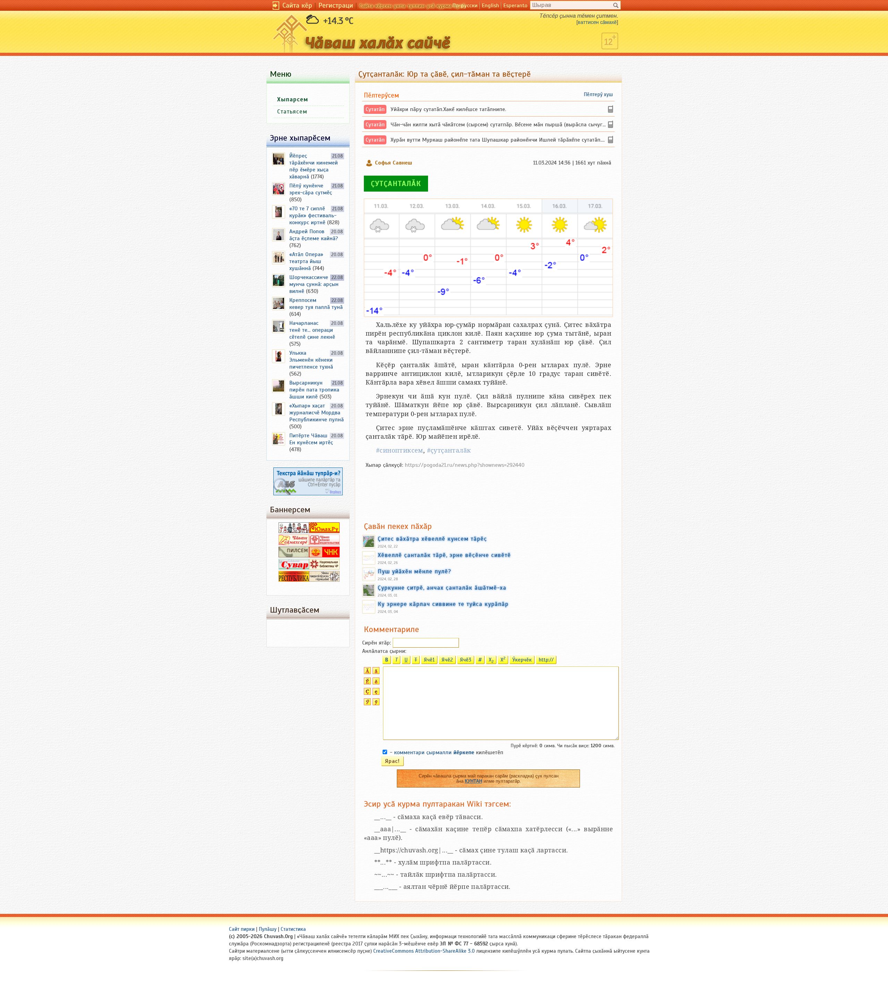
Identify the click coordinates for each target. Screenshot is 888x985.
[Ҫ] (366, 693)
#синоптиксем (399, 450)
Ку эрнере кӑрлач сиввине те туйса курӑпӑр (443, 604)
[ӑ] (375, 672)
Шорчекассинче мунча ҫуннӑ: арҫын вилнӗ (314, 284)
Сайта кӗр (297, 5)
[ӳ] (375, 703)
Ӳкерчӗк (522, 660)
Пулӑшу (267, 929)
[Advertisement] (488, 491)
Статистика (293, 929)
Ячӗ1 (429, 660)
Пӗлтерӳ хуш (598, 94)
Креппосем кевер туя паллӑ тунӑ (316, 304)
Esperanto (515, 5)
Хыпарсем (292, 99)
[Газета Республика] (294, 580)
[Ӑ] (366, 672)
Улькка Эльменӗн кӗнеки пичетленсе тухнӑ (311, 360)
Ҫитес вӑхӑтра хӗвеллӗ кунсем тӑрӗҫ (432, 538)
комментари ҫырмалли (434, 752)
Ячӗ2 (447, 660)
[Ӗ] (366, 682)
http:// (546, 660)
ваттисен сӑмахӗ (597, 22)
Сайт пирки (242, 929)
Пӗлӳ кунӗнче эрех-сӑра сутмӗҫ (310, 189)
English (490, 5)
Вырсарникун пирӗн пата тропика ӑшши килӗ (314, 389)
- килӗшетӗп (446, 752)
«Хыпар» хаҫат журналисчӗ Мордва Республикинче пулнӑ (316, 412)
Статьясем (292, 111)
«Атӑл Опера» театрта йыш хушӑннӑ (306, 261)
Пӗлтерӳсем (381, 95)
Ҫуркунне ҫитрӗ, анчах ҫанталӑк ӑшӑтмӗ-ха (442, 587)
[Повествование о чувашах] (294, 531)
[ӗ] (375, 682)
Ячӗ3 (465, 660)
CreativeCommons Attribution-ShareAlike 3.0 (424, 951)
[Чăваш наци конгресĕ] (324, 556)
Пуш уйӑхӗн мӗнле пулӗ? (414, 571)
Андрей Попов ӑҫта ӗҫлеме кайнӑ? (313, 235)
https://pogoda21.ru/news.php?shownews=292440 (464, 465)
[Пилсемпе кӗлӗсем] (294, 556)
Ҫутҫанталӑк (396, 183)
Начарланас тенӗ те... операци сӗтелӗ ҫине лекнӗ (312, 330)
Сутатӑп (375, 109)
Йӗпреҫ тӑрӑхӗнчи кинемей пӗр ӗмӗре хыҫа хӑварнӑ (313, 166)
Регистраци (335, 5)
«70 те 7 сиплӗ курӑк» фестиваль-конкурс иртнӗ (312, 215)
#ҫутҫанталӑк (449, 450)
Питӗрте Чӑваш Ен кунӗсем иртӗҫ (311, 439)
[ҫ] (375, 693)
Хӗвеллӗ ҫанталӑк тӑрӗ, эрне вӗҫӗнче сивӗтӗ (444, 555)
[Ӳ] (366, 703)
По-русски (465, 5)
